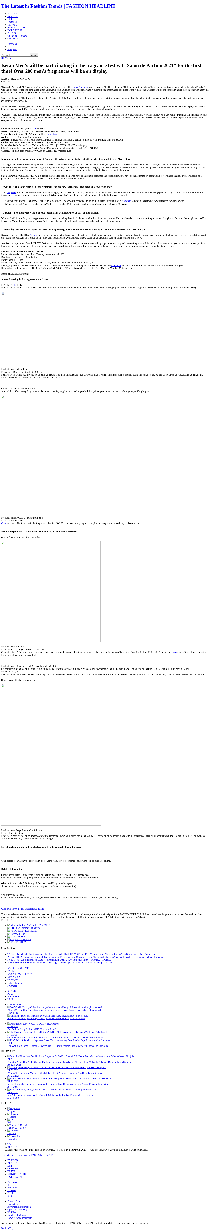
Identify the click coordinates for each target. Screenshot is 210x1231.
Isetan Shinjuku (80, 87)
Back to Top (7, 1228)
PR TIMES (12, 980)
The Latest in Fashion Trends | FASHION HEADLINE (58, 6)
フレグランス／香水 (18, 968)
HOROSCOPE (14, 30)
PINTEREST (14, 996)
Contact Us (12, 38)
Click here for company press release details (22, 908)
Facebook (12, 44)
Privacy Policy (14, 1201)
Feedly (10, 1193)
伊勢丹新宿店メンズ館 (19, 974)
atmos (174, 652)
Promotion (52, 134)
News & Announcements (19, 1218)
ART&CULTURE (16, 27)
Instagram (12, 49)
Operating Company (17, 36)
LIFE (10, 19)
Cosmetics (116, 265)
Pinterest (11, 1190)
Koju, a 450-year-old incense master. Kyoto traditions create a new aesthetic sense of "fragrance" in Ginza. (59, 959)
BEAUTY (12, 16)
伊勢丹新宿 (13, 977)
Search (34, 55)
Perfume (34, 235)
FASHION (12, 13)
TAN (33, 128)
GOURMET (13, 22)
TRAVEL (12, 24)
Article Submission (16, 1215)
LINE (10, 999)
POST (10, 993)
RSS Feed (12, 1212)
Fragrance (11, 192)
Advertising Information (19, 1206)
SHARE (11, 991)
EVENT (11, 971)
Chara (4, 523)
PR (14, 285)
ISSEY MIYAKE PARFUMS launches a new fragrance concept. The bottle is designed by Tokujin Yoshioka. (60, 962)
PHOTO (11, 33)
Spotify (10, 1196)
